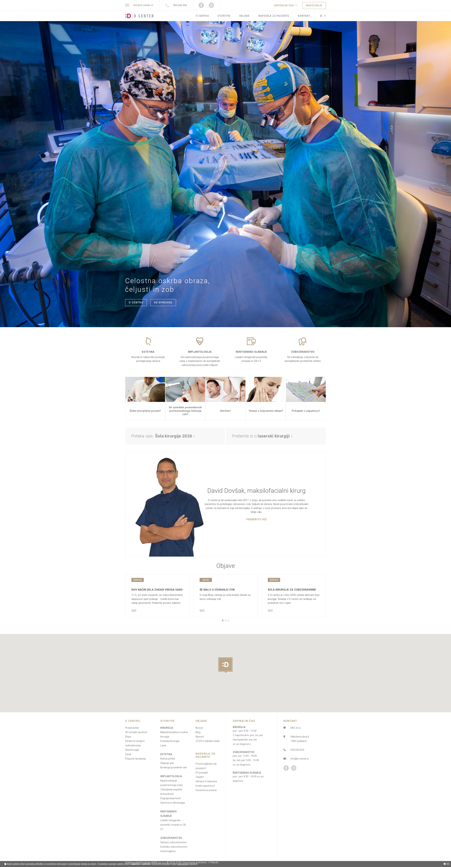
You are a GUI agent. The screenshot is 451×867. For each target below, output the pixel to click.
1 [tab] (223, 620)
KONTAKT (290, 721)
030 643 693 (180, 5)
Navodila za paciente (273, 15)
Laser (163, 745)
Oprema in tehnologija (172, 802)
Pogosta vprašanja (135, 758)
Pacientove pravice (206, 790)
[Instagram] (211, 5)
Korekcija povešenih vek (173, 767)
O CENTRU (136, 302)
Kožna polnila (167, 758)
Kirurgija (166, 727)
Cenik (128, 754)
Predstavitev (132, 727)
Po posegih (202, 772)
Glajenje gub (167, 763)
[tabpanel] (157, 595)
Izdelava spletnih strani (138, 862)
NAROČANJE (314, 5)
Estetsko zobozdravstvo (173, 846)
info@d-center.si (143, 5)
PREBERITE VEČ (256, 519)
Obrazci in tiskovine (206, 781)
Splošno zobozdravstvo (173, 842)
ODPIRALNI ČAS (284, 5)
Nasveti (200, 736)
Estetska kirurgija (169, 741)
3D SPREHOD (163, 302)
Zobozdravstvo (171, 838)
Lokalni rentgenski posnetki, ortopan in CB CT (173, 825)
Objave (244, 15)
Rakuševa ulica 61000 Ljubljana (300, 738)
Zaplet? (200, 777)
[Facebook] (201, 5)
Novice (199, 727)
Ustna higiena (167, 851)
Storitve (224, 15)
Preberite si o (261, 436)
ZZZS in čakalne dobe (208, 741)
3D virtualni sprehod (136, 732)
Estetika (166, 754)
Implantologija (171, 776)
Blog (198, 732)
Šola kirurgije (132, 749)
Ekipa (128, 736)
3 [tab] (228, 620)
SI (321, 15)
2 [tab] (225, 620)
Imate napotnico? (205, 785)
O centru (202, 15)
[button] (225, 665)
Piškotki (214, 862)
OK (447, 864)
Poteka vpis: (161, 436)
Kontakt (304, 15)
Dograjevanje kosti (170, 798)
